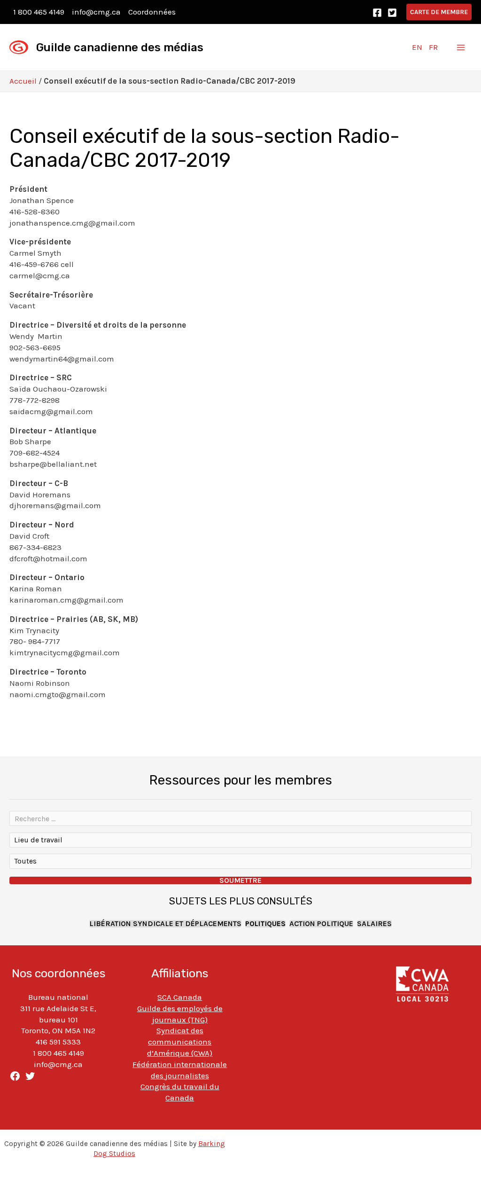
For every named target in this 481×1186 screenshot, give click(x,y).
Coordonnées (152, 11)
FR (433, 47)
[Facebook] (377, 12)
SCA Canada (179, 997)
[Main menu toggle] (461, 47)
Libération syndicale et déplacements (165, 923)
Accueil (23, 81)
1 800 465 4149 (38, 11)
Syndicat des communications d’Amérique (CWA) (179, 1042)
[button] (439, 12)
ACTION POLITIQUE (321, 923)
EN (417, 47)
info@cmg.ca (96, 11)
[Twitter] (392, 12)
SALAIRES (374, 923)
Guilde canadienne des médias (119, 47)
